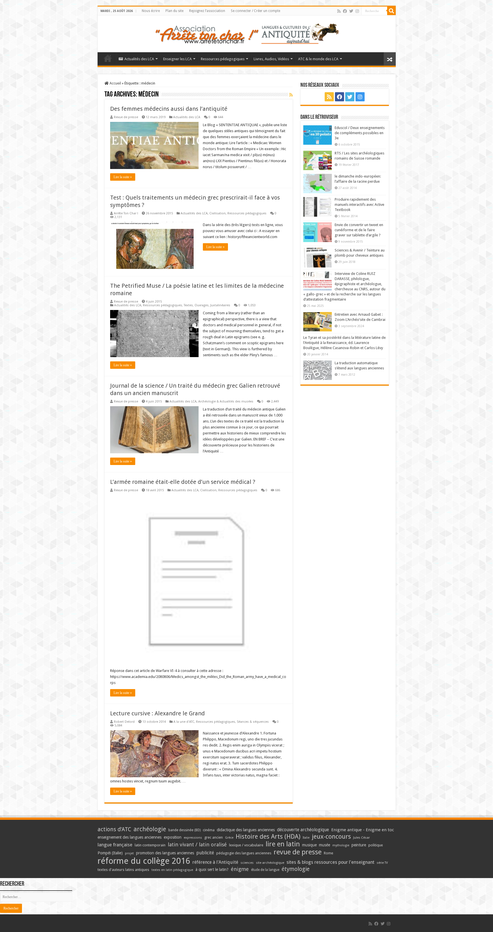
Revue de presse (126, 117)
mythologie (340, 845)
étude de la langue (265, 870)
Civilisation (217, 213)
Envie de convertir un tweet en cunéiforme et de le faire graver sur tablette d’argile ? (359, 230)
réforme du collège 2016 (144, 861)
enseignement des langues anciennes (129, 837)
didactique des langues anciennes (246, 830)
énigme (240, 869)
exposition (172, 837)
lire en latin (283, 844)
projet (129, 853)
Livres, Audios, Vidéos (271, 59)
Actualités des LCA (139, 59)
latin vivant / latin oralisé (197, 845)
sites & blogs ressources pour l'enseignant (330, 862)
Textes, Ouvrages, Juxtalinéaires (207, 305)
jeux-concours (331, 836)
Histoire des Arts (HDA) (268, 836)
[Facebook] (344, 11)
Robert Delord (124, 722)
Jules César (361, 838)
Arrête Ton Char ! (126, 213)
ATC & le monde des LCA (318, 59)
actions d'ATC (114, 829)
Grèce (229, 838)
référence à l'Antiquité (215, 862)
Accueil (115, 83)
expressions (193, 838)
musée (324, 845)
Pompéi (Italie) (110, 853)
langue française (115, 845)
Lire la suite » (123, 177)
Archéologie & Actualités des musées (225, 401)
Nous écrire (151, 11)
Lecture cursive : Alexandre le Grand (157, 713)
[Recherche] (391, 11)
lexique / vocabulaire (246, 845)
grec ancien (213, 837)
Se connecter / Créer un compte (255, 11)
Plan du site (174, 11)
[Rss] (339, 11)
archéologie (150, 829)
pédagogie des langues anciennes (243, 853)
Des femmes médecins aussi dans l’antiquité (168, 108)
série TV (382, 863)
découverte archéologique (303, 829)
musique (309, 845)
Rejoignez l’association (207, 11)
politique (375, 845)
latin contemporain (150, 845)
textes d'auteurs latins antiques (123, 869)
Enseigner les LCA (177, 59)
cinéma (209, 830)
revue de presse (298, 852)
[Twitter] (351, 11)
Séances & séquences (253, 722)
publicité (205, 852)
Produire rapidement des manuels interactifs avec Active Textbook (359, 204)
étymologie (296, 869)
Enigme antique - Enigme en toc (362, 829)
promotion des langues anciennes (165, 853)
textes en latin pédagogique (172, 870)
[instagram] (357, 11)
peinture (358, 845)
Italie (306, 838)
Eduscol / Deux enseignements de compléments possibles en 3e (360, 133)
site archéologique (270, 863)
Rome (328, 853)
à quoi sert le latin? (212, 869)
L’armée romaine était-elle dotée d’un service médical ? (182, 481)
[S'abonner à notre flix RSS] (291, 94)
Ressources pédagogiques (223, 59)
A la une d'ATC (183, 722)
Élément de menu (107, 58)
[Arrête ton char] (246, 33)
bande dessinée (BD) (184, 830)
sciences (247, 863)
